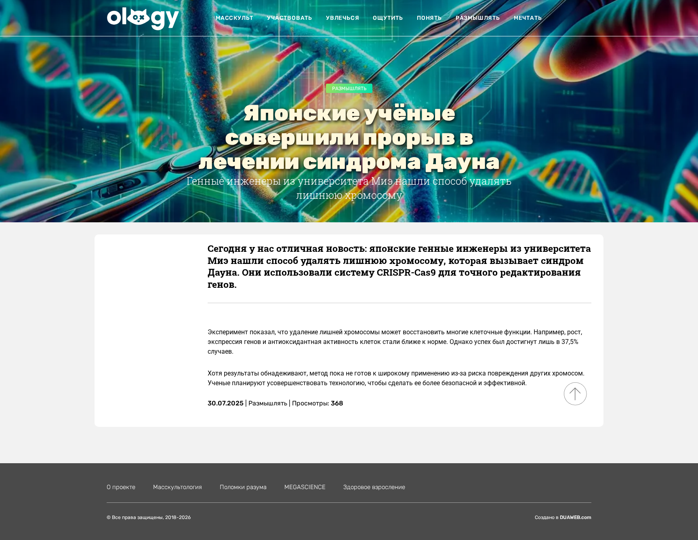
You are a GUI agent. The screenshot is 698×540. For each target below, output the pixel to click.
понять (429, 18)
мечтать (528, 18)
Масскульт (234, 18)
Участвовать (289, 18)
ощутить (388, 18)
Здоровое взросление (374, 487)
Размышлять (349, 88)
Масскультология (177, 487)
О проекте (121, 487)
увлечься (342, 18)
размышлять (478, 18)
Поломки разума (243, 487)
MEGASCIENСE (305, 487)
